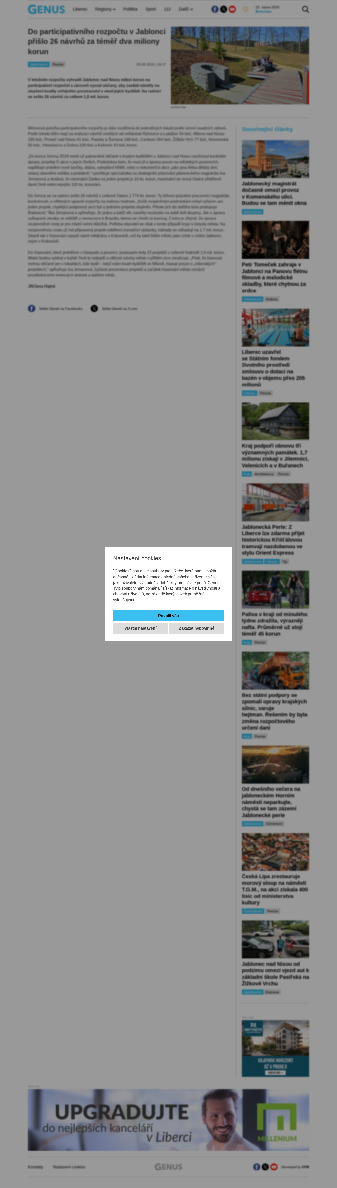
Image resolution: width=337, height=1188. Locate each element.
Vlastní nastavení (140, 628)
